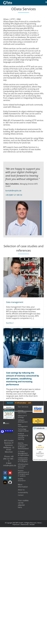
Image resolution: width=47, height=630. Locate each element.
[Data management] (23, 277)
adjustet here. (21, 506)
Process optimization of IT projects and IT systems (23, 473)
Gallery (26, 277)
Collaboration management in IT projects (23, 460)
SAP (29, 403)
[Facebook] (5, 473)
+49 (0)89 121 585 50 (13, 195)
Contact (21, 495)
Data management (21, 277)
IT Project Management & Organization (23, 453)
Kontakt (32, 524)
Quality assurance (21, 480)
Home (39, 523)
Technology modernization (23, 430)
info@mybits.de (9, 465)
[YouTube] (10, 473)
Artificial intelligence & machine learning (23, 436)
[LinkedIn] (5, 477)
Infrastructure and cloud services (23, 466)
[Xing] (10, 477)
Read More (9, 323)
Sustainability (23, 492)
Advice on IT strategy (22, 416)
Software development (23, 421)
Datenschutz (25, 524)
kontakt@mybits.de (13, 190)
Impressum (16, 524)
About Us (21, 490)
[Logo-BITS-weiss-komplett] (7, 2)
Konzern (10, 403)
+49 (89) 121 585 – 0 (8, 458)
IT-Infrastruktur (20, 403)
